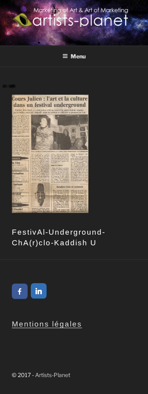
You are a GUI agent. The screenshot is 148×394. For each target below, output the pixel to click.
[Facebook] (20, 291)
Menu (78, 56)
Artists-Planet (52, 375)
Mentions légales (47, 324)
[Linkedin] (39, 291)
